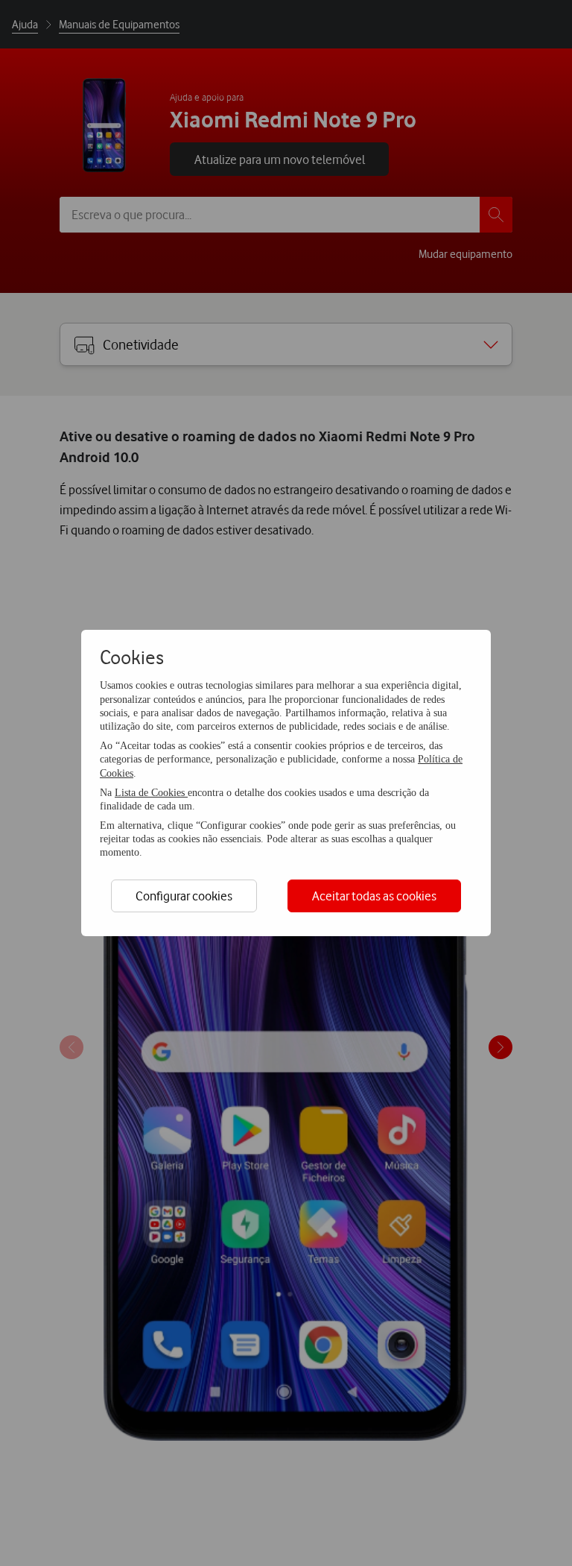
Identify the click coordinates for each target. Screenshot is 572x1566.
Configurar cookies (184, 895)
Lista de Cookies (151, 792)
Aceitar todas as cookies (374, 895)
